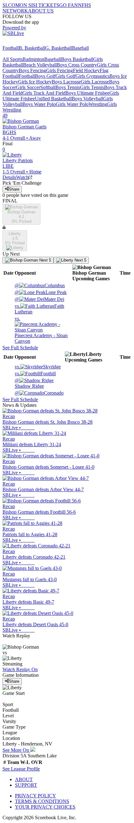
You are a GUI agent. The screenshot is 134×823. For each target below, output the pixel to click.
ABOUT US (41, 10)
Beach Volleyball (40, 64)
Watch (22, 177)
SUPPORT (26, 785)
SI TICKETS (46, 5)
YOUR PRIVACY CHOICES (45, 807)
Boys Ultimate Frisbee (87, 93)
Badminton (33, 59)
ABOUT (24, 779)
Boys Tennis (67, 87)
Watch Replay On (20, 669)
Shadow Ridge (29, 383)
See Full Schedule (20, 347)
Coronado (39, 393)
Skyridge (38, 366)
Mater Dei (39, 299)
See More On (16, 750)
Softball (47, 87)
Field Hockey (86, 70)
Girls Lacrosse (95, 81)
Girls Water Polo (72, 104)
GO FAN (68, 5)
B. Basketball (32, 48)
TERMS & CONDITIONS (42, 801)
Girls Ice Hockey (35, 81)
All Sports (12, 59)
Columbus (40, 285)
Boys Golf (45, 76)
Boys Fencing (32, 70)
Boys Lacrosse (66, 81)
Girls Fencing (59, 70)
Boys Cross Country (77, 64)
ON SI (26, 5)
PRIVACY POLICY (35, 795)
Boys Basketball (77, 59)
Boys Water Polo (39, 104)
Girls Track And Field (43, 93)
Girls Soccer (28, 87)
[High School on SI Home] (26, 42)
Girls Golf (65, 76)
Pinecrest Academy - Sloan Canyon (41, 330)
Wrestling (98, 104)
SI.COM (11, 5)
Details (9, 177)
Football (10, 48)
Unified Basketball (53, 98)
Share (14, 189)
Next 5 (44, 260)
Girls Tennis (92, 87)
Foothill (35, 373)
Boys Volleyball (87, 98)
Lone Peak (41, 292)
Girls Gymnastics (92, 76)
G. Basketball (58, 48)
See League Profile (21, 768)
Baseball (80, 48)
